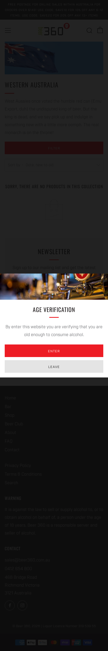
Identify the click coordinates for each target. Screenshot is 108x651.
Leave (54, 366)
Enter (54, 351)
